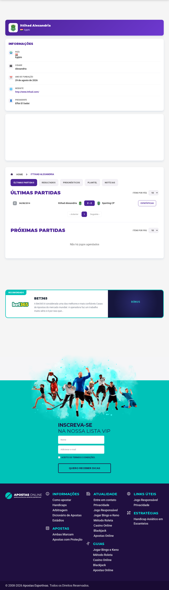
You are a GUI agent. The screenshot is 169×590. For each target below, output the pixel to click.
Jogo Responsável (106, 510)
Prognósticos (71, 182)
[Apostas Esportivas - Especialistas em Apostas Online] (23, 495)
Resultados (48, 182)
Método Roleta (103, 520)
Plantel (92, 182)
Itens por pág (140, 193)
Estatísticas (147, 203)
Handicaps (59, 505)
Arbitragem (60, 510)
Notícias (110, 182)
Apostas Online (104, 535)
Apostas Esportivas (35, 585)
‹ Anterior (73, 214)
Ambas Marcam (63, 534)
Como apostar (61, 500)
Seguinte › (95, 214)
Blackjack (100, 530)
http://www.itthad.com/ (27, 92)
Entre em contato (105, 500)
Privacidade (101, 505)
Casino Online (103, 525)
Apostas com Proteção (67, 539)
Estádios (58, 520)
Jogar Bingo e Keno (106, 515)
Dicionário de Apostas (67, 515)
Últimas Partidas (24, 182)
